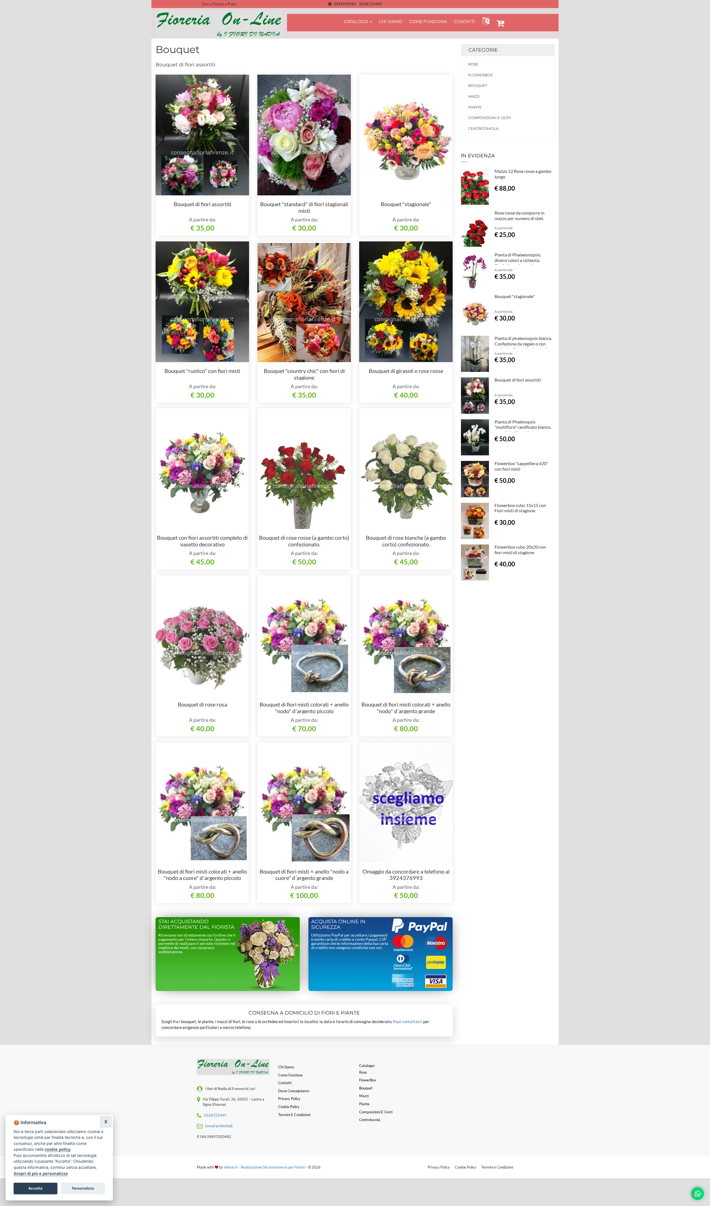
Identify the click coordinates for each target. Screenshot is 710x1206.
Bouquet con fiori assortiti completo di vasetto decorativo (202, 541)
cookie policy (57, 1149)
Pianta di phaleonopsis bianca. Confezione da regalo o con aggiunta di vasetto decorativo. (524, 343)
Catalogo (356, 21)
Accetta (35, 1188)
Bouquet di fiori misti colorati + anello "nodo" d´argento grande (405, 707)
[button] (485, 21)
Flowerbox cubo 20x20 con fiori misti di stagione (520, 549)
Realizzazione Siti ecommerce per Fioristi (273, 1167)
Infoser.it (231, 1167)
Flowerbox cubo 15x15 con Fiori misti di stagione (520, 508)
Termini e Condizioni (497, 1167)
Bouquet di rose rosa (202, 704)
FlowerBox (480, 75)
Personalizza (83, 1188)
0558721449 (370, 4)
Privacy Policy (439, 1167)
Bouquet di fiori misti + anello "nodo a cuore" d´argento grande (304, 874)
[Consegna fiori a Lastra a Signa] (219, 25)
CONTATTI (464, 21)
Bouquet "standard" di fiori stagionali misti (304, 207)
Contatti (284, 1083)
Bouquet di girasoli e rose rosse (406, 370)
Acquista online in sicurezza (338, 924)
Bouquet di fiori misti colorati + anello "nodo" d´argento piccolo (304, 707)
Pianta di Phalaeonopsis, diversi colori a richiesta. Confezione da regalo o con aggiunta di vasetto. (520, 263)
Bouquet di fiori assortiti (202, 204)
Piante (475, 107)
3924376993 (345, 4)
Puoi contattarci (407, 1021)
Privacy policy (289, 1098)
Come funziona (290, 1075)
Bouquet (477, 85)
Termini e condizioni (294, 1114)
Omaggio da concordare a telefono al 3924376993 (406, 874)
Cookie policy (289, 1106)
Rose (473, 64)
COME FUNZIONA (428, 21)
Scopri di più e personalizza (41, 1173)
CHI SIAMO (390, 21)
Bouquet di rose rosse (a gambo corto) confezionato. (304, 541)
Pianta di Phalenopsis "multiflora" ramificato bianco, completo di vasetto (523, 427)
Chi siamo (286, 1067)
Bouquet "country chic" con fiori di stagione (304, 374)
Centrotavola (483, 128)
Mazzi (474, 96)
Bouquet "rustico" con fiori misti (202, 370)
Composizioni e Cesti (489, 117)
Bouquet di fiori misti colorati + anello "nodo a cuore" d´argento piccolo (202, 874)
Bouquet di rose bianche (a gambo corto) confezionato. (406, 541)
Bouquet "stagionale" (406, 204)
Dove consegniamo (293, 1091)
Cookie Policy (465, 1167)
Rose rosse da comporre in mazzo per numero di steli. (519, 215)
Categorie (483, 50)
